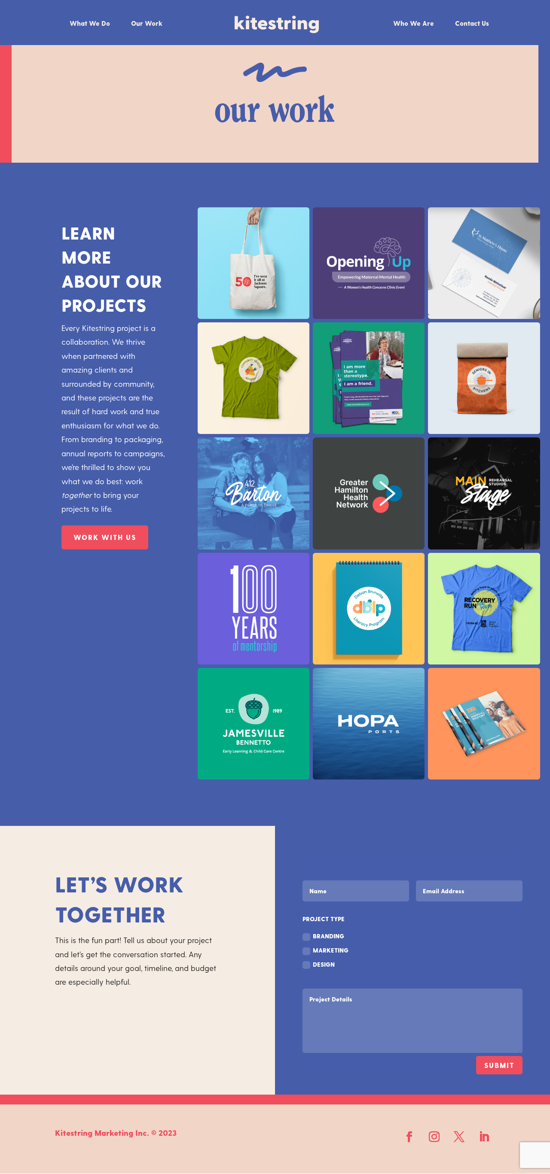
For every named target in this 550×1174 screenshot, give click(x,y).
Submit (499, 1065)
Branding (328, 936)
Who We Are (413, 23)
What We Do (90, 23)
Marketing (330, 950)
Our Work (146, 23)
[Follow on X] (459, 1137)
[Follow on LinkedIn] (484, 1137)
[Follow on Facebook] (409, 1137)
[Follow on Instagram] (434, 1137)
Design (324, 964)
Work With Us (104, 537)
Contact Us (472, 23)
